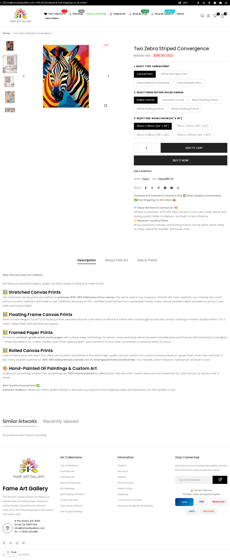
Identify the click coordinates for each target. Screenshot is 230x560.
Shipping (123, 494)
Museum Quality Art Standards (135, 505)
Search (122, 465)
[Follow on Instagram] (17, 543)
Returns (122, 477)
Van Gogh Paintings (71, 511)
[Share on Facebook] (198, 2)
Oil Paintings (67, 488)
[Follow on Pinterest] (23, 543)
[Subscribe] (220, 480)
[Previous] (26, 76)
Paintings (78, 13)
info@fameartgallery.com (20, 2)
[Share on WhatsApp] (225, 2)
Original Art (119, 13)
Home (6, 33)
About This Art (116, 260)
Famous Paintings (96, 13)
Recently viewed (60, 421)
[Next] (106, 76)
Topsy (145, 179)
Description (86, 260)
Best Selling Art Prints (72, 494)
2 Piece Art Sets (69, 500)
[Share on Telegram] (214, 2)
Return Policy (125, 488)
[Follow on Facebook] (4, 543)
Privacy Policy (126, 482)
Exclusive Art (67, 471)
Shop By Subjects (164, 13)
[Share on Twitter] (203, 2)
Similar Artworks (20, 421)
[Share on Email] (220, 2)
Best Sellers (52, 18)
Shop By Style (140, 13)
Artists (180, 13)
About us (123, 471)
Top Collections (57, 13)
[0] (215, 15)
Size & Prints (147, 260)
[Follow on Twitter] (10, 543)
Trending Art (67, 477)
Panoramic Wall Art (71, 505)
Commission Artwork (130, 500)
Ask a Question (142, 171)
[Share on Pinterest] (209, 2)
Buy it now (180, 160)
